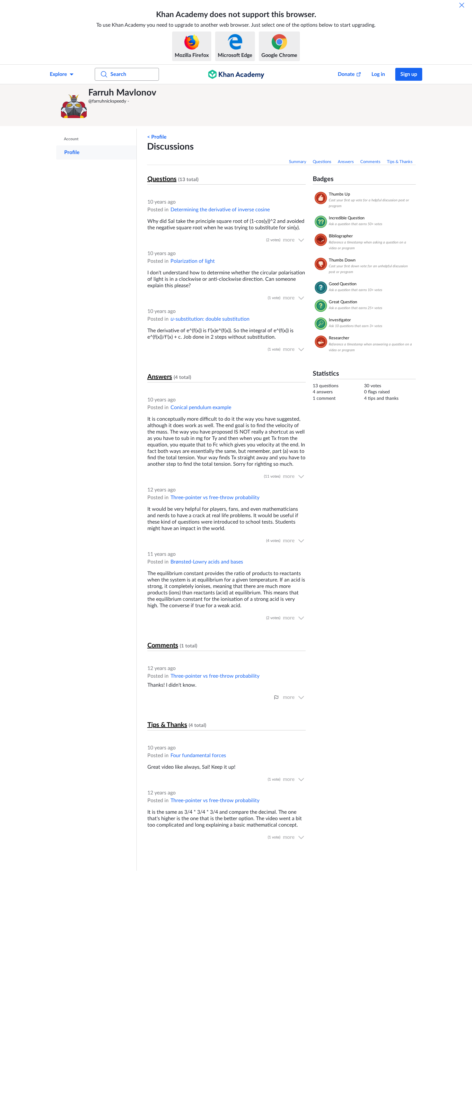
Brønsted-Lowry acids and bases (206, 561)
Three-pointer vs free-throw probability (214, 497)
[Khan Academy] (236, 74)
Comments (370, 162)
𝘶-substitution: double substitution (209, 319)
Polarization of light (192, 261)
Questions (322, 162)
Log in (378, 74)
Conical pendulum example (200, 407)
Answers (346, 162)
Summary (297, 162)
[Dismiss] (462, 5)
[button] (73, 105)
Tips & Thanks (400, 162)
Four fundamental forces (198, 755)
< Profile (157, 137)
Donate (346, 74)
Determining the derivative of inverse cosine (220, 209)
